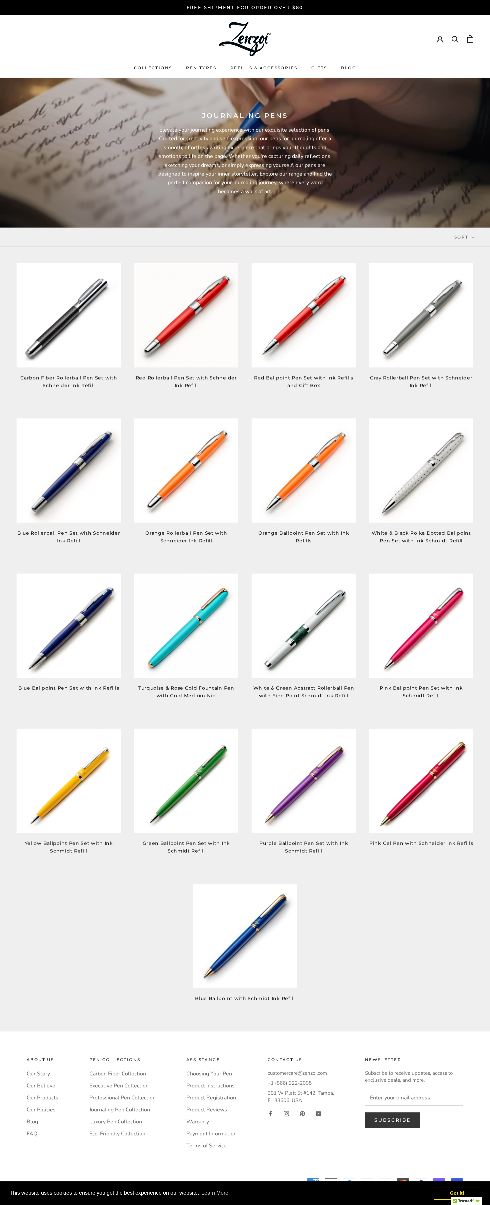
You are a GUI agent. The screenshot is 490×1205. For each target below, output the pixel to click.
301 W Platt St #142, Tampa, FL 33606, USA (301, 1096)
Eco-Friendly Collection (117, 1133)
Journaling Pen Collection (119, 1109)
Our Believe (41, 1085)
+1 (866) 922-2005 (290, 1083)
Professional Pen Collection (122, 1097)
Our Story (38, 1073)
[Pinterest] (302, 1113)
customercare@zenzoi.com (297, 1073)
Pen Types (201, 67)
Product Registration (211, 1097)
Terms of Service (206, 1145)
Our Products (42, 1097)
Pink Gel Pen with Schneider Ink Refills (421, 843)
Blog (348, 67)
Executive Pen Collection (119, 1085)
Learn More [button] (214, 1193)
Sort (462, 237)
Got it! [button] (457, 1193)
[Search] (455, 38)
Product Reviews (206, 1109)
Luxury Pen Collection (115, 1121)
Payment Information (211, 1133)
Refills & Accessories (263, 67)
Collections (153, 67)
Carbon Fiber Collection (117, 1073)
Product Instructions (210, 1085)
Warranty (197, 1121)
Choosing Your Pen (209, 1073)
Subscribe (392, 1120)
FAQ (32, 1133)
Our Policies (41, 1109)
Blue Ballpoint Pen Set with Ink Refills (68, 688)
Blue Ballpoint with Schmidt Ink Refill (245, 998)
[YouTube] (318, 1113)
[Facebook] (270, 1113)
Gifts (319, 67)
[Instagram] (286, 1113)
